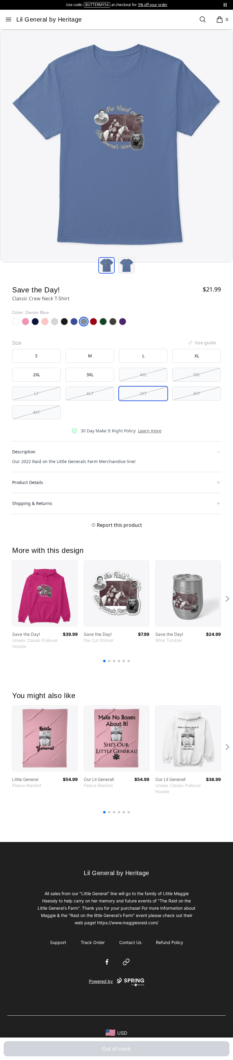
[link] (44, 593)
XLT (89, 393)
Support (58, 942)
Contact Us (130, 942)
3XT (196, 393)
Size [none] (16, 342)
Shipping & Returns (32, 503)
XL (196, 356)
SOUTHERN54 (88, 4)
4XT (36, 412)
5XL (196, 374)
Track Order (93, 942)
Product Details (27, 482)
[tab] (106, 265)
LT (36, 393)
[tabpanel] (116, 146)
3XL (89, 374)
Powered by (101, 981)
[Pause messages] (225, 5)
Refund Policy (169, 942)
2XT (143, 393)
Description (23, 452)
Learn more (149, 431)
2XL (36, 374)
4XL (143, 374)
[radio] (36, 356)
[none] (201, 343)
